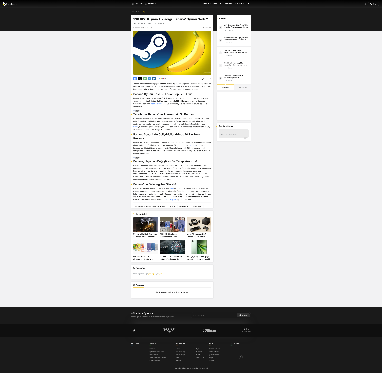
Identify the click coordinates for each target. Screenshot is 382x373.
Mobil (215, 4)
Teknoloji (206, 4)
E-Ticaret (199, 352)
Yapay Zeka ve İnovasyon (158, 358)
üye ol (160, 274)
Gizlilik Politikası (214, 352)
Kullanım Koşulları (214, 349)
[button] (203, 78)
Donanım (152, 349)
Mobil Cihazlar (154, 355)
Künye (211, 358)
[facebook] (135, 78)
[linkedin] (154, 78)
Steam (193, 145)
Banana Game (183, 206)
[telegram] (149, 78)
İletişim (211, 361)
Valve (135, 127)
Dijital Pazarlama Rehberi (157, 352)
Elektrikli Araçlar (155, 361)
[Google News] (163, 78)
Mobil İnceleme (239, 4)
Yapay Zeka (200, 358)
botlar (171, 188)
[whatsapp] (145, 78)
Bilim (177, 358)
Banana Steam (197, 206)
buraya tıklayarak (170, 200)
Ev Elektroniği (180, 352)
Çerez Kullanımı (214, 355)
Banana (172, 206)
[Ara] (365, 4)
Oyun (221, 4)
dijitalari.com (186, 368)
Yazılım (178, 361)
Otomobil (228, 4)
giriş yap (151, 274)
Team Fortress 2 (157, 104)
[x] (140, 78)
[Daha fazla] (248, 4)
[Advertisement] (234, 106)
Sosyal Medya (180, 355)
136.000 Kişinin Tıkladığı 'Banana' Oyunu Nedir (150, 206)
